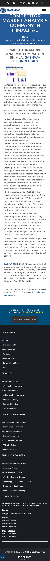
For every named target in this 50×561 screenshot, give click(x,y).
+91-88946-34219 (9, 536)
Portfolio (6, 354)
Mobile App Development (13, 395)
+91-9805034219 (32, 312)
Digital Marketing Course (13, 486)
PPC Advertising (9, 445)
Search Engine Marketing (13, 427)
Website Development (12, 386)
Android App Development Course (17, 481)
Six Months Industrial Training (15, 463)
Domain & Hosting (10, 404)
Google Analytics (10, 449)
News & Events (9, 349)
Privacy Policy (8, 358)
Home (25, 37)
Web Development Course (14, 477)
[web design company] (21, 3)
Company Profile (10, 345)
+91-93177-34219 (9, 520)
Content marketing (11, 436)
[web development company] (24, 3)
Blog (5, 367)
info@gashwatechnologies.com (16, 514)
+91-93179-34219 (9, 526)
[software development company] (29, 3)
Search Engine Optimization (14, 422)
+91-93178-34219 (9, 523)
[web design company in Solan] (18, 10)
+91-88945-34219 (9, 533)
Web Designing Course (12, 472)
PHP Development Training (14, 490)
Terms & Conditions (11, 363)
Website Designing (11, 381)
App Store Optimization (12, 440)
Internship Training (10, 468)
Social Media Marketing (12, 431)
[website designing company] (42, 2)
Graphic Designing (10, 399)
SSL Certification (9, 408)
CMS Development (10, 390)
